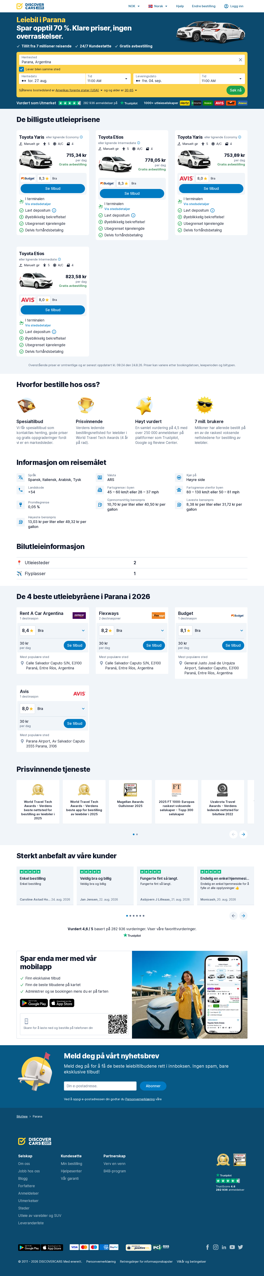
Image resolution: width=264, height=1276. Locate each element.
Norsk (158, 6)
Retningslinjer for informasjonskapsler (146, 1261)
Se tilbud (52, 188)
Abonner (153, 1086)
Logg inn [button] (236, 6)
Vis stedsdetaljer (38, 204)
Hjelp (180, 6)
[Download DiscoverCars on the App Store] (62, 1003)
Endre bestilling (204, 6)
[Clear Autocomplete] (240, 60)
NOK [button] (131, 6)
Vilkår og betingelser (191, 1261)
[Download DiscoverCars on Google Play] (34, 1003)
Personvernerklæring (101, 1261)
